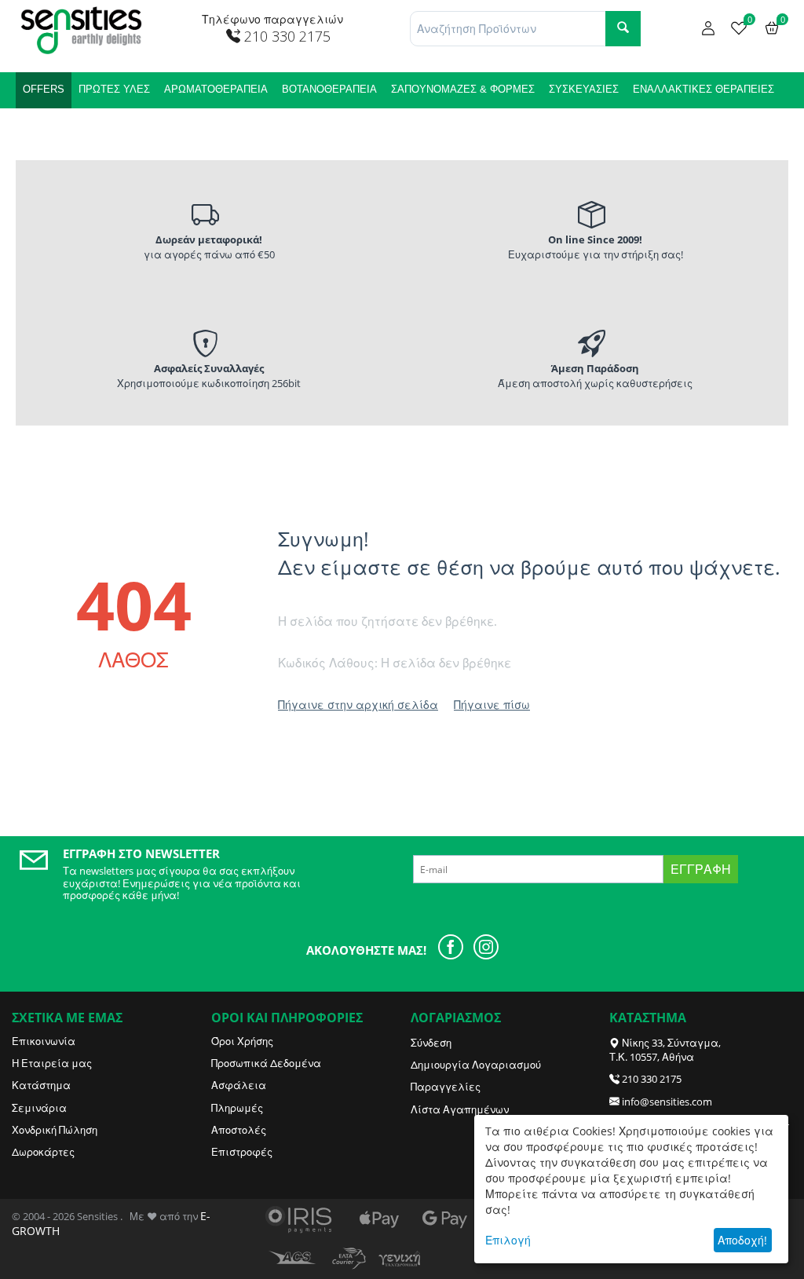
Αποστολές (238, 1130)
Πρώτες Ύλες (114, 89)
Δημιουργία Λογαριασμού (476, 1065)
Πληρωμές (237, 1108)
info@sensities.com (667, 1101)
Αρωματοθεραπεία (216, 89)
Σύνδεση (431, 1043)
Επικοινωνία (43, 1041)
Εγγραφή (701, 869)
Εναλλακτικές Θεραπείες (703, 89)
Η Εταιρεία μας (52, 1063)
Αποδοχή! (742, 1240)
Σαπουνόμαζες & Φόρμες (463, 89)
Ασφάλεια (238, 1085)
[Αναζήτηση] (623, 28)
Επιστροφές (241, 1152)
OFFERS (43, 89)
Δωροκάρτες (43, 1152)
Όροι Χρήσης (242, 1041)
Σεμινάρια (39, 1108)
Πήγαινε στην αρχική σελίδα (358, 704)
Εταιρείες (128, 125)
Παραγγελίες (446, 1087)
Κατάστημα (41, 1085)
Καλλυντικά (55, 125)
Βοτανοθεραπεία (329, 89)
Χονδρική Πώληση (54, 1130)
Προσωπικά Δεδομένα (266, 1063)
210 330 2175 (652, 1079)
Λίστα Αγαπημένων (460, 1109)
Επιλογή (508, 1240)
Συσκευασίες (584, 89)
